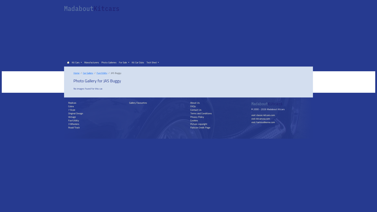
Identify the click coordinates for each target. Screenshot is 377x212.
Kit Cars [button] (76, 62)
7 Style (71, 110)
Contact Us (195, 110)
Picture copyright (198, 124)
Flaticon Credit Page (200, 127)
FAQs (193, 106)
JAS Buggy (112, 81)
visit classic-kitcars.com (263, 115)
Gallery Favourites (138, 103)
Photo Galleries (108, 62)
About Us (195, 103)
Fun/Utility (102, 73)
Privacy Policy (197, 117)
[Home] (68, 62)
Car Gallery (88, 73)
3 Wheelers (73, 124)
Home (76, 73)
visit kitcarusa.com (260, 118)
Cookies (194, 120)
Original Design (75, 113)
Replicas (72, 103)
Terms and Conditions (201, 113)
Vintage (72, 117)
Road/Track (74, 127)
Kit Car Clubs (138, 62)
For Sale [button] (123, 62)
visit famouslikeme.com (263, 122)
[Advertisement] (188, 36)
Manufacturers (91, 62)
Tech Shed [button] (151, 62)
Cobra (71, 106)
